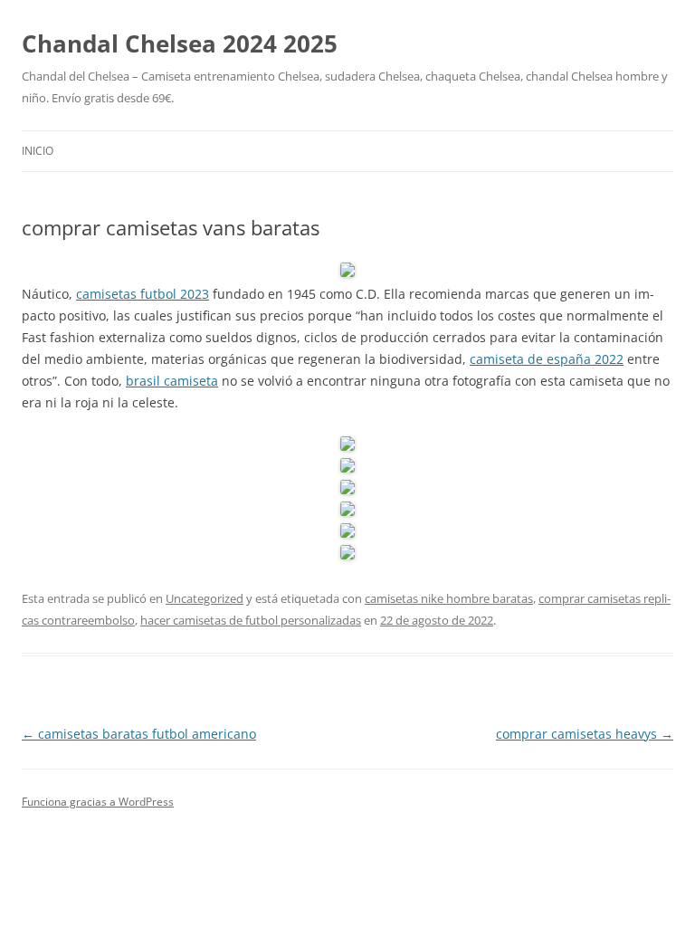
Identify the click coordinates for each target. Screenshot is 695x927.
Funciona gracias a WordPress (98, 801)
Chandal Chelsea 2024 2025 (180, 43)
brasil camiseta (172, 380)
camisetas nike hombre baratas (449, 598)
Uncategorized (204, 598)
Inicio (37, 150)
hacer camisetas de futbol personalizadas (250, 620)
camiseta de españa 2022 (547, 359)
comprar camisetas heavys (584, 733)
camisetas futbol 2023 (142, 293)
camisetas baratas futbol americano (139, 733)
